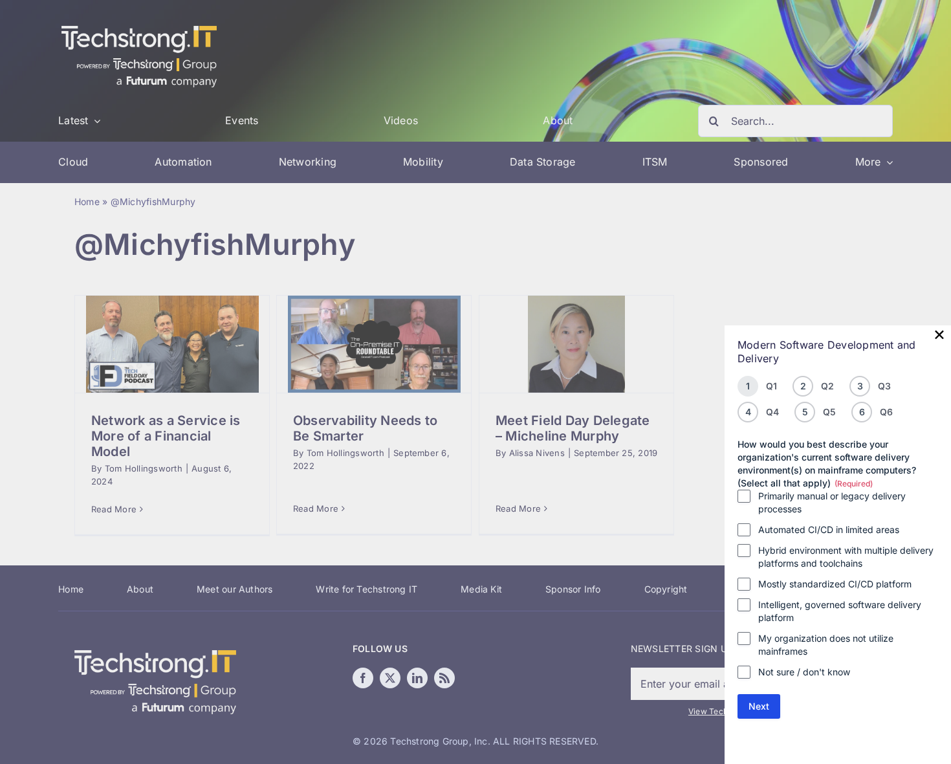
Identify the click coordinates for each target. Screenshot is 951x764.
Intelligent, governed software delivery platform (839, 611)
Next (759, 706)
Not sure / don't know (804, 671)
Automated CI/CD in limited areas (828, 529)
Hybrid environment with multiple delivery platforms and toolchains (846, 557)
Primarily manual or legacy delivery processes (832, 502)
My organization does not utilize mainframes (825, 645)
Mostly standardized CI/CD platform (835, 583)
